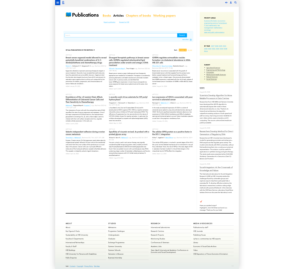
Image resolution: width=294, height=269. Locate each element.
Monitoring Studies (158, 239)
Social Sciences (211, 79)
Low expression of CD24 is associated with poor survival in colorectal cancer (172, 98)
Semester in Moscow (115, 254)
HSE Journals (198, 231)
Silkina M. (112, 68)
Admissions (112, 227)
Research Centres (157, 231)
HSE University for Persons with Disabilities (81, 254)
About (69, 223)
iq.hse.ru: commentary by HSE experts (207, 239)
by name (181, 50)
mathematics (218, 28)
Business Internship (115, 258)
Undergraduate (113, 235)
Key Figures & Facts (73, 231)
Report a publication (109, 22)
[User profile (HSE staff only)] (231, 2)
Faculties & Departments (74, 239)
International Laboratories (160, 227)
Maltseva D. (69, 105)
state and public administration (214, 32)
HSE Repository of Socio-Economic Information (210, 254)
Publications (85, 14)
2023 (206, 49)
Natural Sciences (212, 77)
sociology (207, 30)
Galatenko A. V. (165, 103)
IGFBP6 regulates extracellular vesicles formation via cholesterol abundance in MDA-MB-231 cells (171, 60)
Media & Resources (202, 223)
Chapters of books (138, 16)
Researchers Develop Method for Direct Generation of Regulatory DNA (216, 133)
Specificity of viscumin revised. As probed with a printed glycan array (129, 132)
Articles (118, 16)
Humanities (210, 72)
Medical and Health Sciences (216, 74)
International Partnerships (75, 242)
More (206, 51)
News (202, 88)
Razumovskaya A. (120, 68)
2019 (221, 49)
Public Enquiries (71, 258)
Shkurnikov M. (156, 66)
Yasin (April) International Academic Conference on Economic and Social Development (169, 251)
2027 (212, 46)
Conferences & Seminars (160, 242)
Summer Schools (114, 250)
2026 (216, 46)
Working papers (164, 16)
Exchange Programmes (116, 242)
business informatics (210, 21)
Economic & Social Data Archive (204, 246)
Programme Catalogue (116, 231)
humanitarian (222, 23)
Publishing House (199, 235)
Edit (233, 265)
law (219, 25)
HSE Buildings (70, 250)
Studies (112, 223)
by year (190, 50)
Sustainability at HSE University (77, 235)
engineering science (211, 23)
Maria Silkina (169, 138)
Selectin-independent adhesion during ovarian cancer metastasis (85, 132)
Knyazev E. (87, 105)
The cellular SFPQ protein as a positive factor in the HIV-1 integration (172, 132)
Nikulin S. (69, 66)
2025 (220, 46)
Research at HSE (124, 22)
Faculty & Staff (71, 246)
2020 (217, 49)
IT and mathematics (210, 25)
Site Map (97, 266)
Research (155, 223)
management (208, 28)
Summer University (115, 246)
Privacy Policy (88, 266)
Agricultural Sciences (213, 68)
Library (195, 242)
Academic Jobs (156, 246)
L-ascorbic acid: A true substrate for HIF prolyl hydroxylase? (128, 98)
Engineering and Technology (215, 70)
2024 (224, 46)
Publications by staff (200, 227)
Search (182, 35)
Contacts (72, 266)
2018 (225, 49)
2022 (209, 49)
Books (107, 16)
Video (195, 250)
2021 (213, 49)
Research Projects (157, 235)
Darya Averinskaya (167, 66)
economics (221, 21)
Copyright (80, 266)
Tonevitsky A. (70, 138)
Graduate (111, 239)
